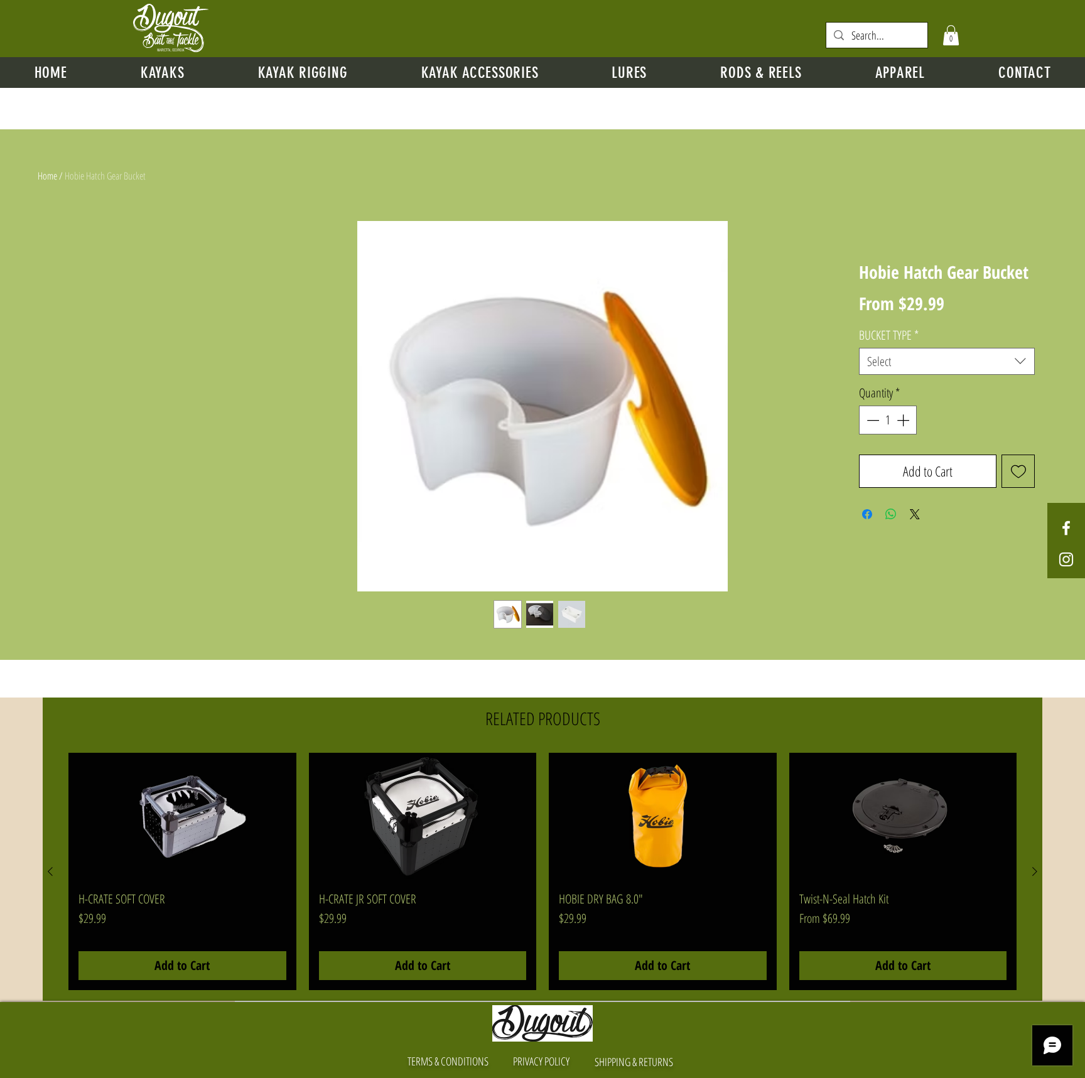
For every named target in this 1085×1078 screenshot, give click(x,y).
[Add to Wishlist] (1018, 471)
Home (47, 176)
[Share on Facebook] (867, 514)
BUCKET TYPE (889, 335)
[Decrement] (871, 420)
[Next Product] (1034, 871)
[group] (542, 871)
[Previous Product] (50, 871)
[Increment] (904, 420)
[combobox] (947, 361)
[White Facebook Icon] (1066, 528)
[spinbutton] (887, 420)
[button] (950, 35)
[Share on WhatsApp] (891, 514)
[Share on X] (914, 514)
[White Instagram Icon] (1066, 559)
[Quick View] (182, 817)
